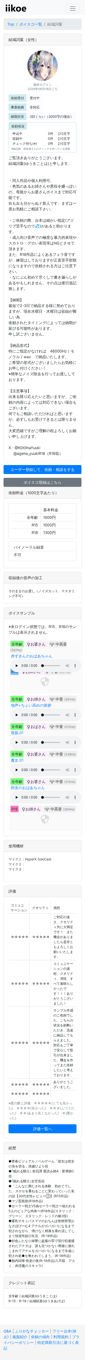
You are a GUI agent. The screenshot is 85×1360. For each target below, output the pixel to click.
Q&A (7, 1331)
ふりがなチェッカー (32, 1331)
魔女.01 (17, 760)
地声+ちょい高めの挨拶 (31, 705)
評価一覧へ (42, 1128)
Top (10, 24)
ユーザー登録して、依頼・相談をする (42, 469)
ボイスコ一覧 (30, 24)
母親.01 (17, 732)
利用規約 (60, 1336)
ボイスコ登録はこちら (42, 482)
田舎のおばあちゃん (28, 787)
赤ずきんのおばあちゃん (31, 656)
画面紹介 (19, 1336)
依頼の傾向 (40, 1336)
